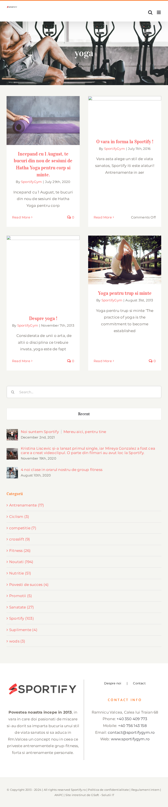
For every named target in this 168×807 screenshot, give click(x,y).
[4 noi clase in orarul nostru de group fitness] (12, 470)
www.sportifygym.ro (130, 739)
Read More (21, 217)
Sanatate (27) (21, 607)
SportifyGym (31, 182)
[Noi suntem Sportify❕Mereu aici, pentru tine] (12, 432)
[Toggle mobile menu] (159, 12)
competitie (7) (22, 528)
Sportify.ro (78, 789)
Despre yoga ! (43, 268)
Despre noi (112, 683)
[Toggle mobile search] (150, 12)
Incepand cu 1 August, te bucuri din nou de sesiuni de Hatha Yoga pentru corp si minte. (43, 111)
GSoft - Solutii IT (102, 795)
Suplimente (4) (23, 630)
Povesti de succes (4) (29, 584)
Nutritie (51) (20, 573)
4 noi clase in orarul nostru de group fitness (61, 469)
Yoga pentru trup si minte (125, 256)
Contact (139, 683)
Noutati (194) (21, 562)
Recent (84, 414)
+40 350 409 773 (132, 719)
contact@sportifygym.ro (131, 732)
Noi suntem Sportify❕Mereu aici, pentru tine (63, 431)
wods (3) (17, 641)
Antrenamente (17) (26, 505)
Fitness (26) (20, 550)
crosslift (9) (19, 539)
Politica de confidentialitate (108, 789)
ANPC (58, 795)
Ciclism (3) (19, 516)
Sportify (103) (21, 618)
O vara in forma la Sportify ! (125, 110)
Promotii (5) (20, 596)
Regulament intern (145, 789)
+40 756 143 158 (132, 725)
